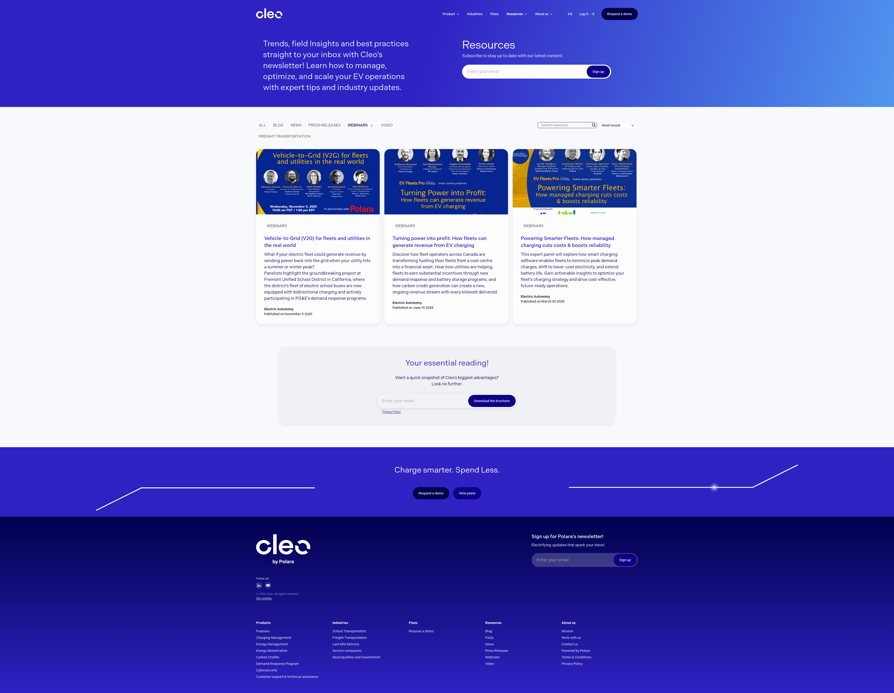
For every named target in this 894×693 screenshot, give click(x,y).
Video (387, 125)
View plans (467, 493)
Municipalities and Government (356, 657)
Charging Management (273, 638)
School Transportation (349, 631)
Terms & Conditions (576, 657)
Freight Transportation (285, 136)
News (296, 125)
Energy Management (272, 644)
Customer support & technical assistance (287, 677)
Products (263, 623)
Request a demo (619, 14)
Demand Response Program (277, 664)
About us (569, 623)
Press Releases (496, 651)
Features (263, 631)
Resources (493, 623)
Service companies (347, 651)
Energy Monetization (271, 651)
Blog (278, 125)
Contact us (570, 644)
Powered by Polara (576, 651)
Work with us (571, 638)
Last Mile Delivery (345, 644)
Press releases (324, 125)
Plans (413, 623)
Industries (340, 623)
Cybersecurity (266, 670)
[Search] (594, 125)
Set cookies (264, 598)
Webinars (358, 125)
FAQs (489, 638)
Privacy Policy (391, 411)
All (262, 125)
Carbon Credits (267, 657)
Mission (567, 631)
